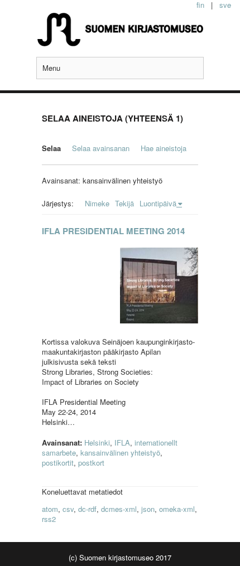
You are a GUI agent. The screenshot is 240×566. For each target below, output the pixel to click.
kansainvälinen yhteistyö (120, 452)
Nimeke (97, 203)
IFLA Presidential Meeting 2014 (113, 231)
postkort (91, 462)
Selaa (51, 148)
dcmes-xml (119, 509)
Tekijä (124, 203)
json (148, 509)
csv (68, 509)
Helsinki (97, 442)
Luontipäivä (158, 203)
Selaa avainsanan (100, 148)
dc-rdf (87, 509)
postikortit (58, 462)
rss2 (49, 519)
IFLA (122, 442)
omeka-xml (177, 509)
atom (50, 509)
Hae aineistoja (163, 148)
